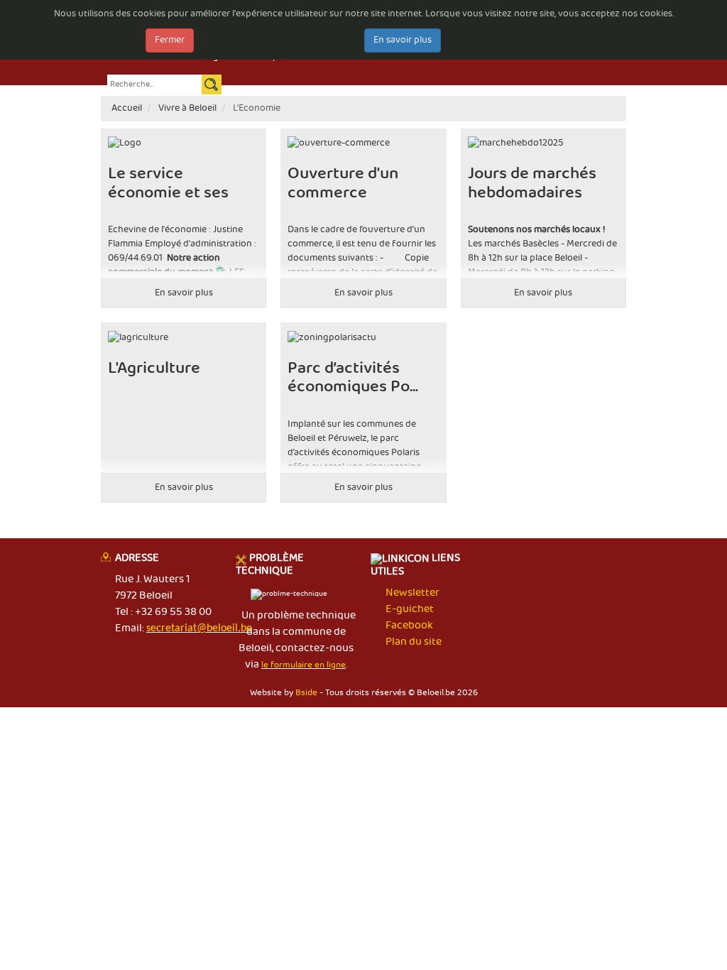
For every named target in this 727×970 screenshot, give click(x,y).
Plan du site (414, 641)
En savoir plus (402, 40)
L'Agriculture (154, 368)
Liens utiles (415, 565)
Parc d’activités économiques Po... (353, 377)
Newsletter (412, 592)
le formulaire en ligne (303, 665)
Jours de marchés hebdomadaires (532, 182)
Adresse (137, 558)
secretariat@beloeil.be (199, 628)
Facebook (409, 625)
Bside (306, 692)
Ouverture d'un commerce (343, 182)
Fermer (170, 40)
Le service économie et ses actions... (168, 192)
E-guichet (410, 609)
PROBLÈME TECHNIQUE (270, 564)
